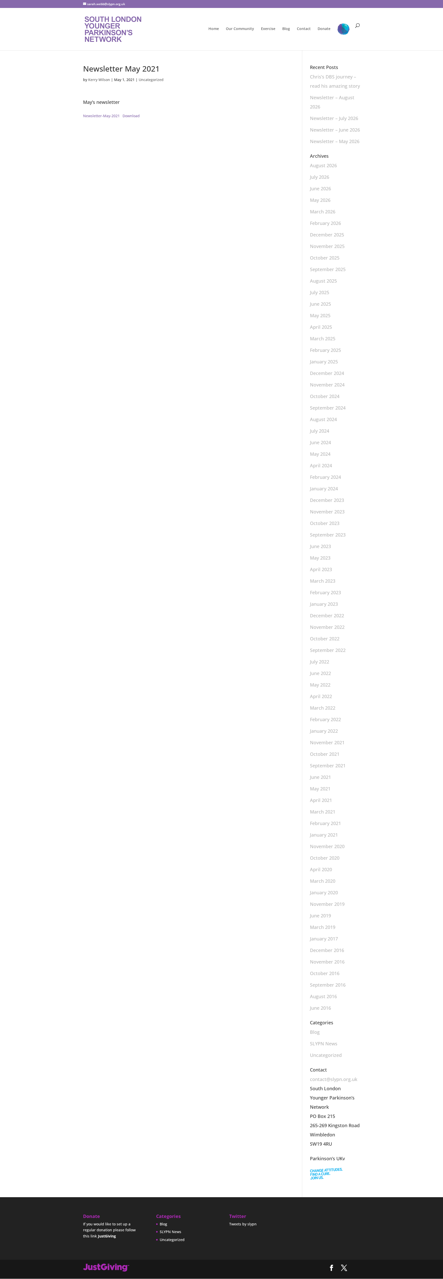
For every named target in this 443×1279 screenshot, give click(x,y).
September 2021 (328, 765)
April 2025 (321, 327)
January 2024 (324, 488)
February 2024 (325, 477)
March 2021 (322, 812)
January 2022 (324, 731)
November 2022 (327, 627)
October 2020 (324, 858)
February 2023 (325, 592)
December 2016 (327, 950)
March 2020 (322, 881)
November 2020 (327, 846)
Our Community (240, 29)
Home (213, 29)
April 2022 (321, 696)
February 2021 (325, 823)
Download (131, 115)
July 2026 (319, 177)
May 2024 (320, 454)
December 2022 (327, 615)
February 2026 (325, 223)
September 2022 (328, 650)
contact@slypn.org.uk (333, 1079)
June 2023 (320, 546)
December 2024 (327, 373)
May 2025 (320, 315)
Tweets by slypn (243, 1224)
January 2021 (324, 835)
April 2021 (321, 800)
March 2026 (322, 212)
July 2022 (319, 662)
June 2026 (320, 188)
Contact (304, 29)
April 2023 (321, 569)
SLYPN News (323, 1043)
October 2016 (324, 973)
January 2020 (324, 892)
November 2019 (327, 904)
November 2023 (327, 512)
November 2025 (327, 246)
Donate (324, 29)
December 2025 (327, 235)
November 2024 (327, 385)
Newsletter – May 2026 (334, 141)
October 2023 (324, 523)
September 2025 (328, 269)
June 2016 (320, 1008)
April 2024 (321, 465)
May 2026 (320, 200)
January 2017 (324, 939)
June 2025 (320, 304)
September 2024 (328, 408)
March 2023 (322, 581)
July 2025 (319, 292)
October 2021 (324, 754)
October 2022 (324, 639)
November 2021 (327, 742)
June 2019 (320, 916)
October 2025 (324, 258)
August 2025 (323, 281)
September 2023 (328, 535)
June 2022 (320, 673)
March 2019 (322, 927)
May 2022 (320, 685)
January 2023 (324, 604)
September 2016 (328, 985)
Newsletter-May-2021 (101, 115)
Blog (286, 29)
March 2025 (322, 338)
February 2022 (325, 719)
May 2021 (320, 789)
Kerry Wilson (99, 79)
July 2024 (319, 431)
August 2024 (323, 419)
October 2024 (324, 396)
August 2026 (323, 165)
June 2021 (320, 777)
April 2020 (321, 869)
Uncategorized (151, 79)
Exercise (268, 29)
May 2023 (320, 558)
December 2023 (327, 500)
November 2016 (327, 962)
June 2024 (320, 442)
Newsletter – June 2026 (335, 130)
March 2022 (322, 708)
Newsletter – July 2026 (334, 118)
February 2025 (325, 350)
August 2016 (323, 996)
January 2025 (324, 362)
